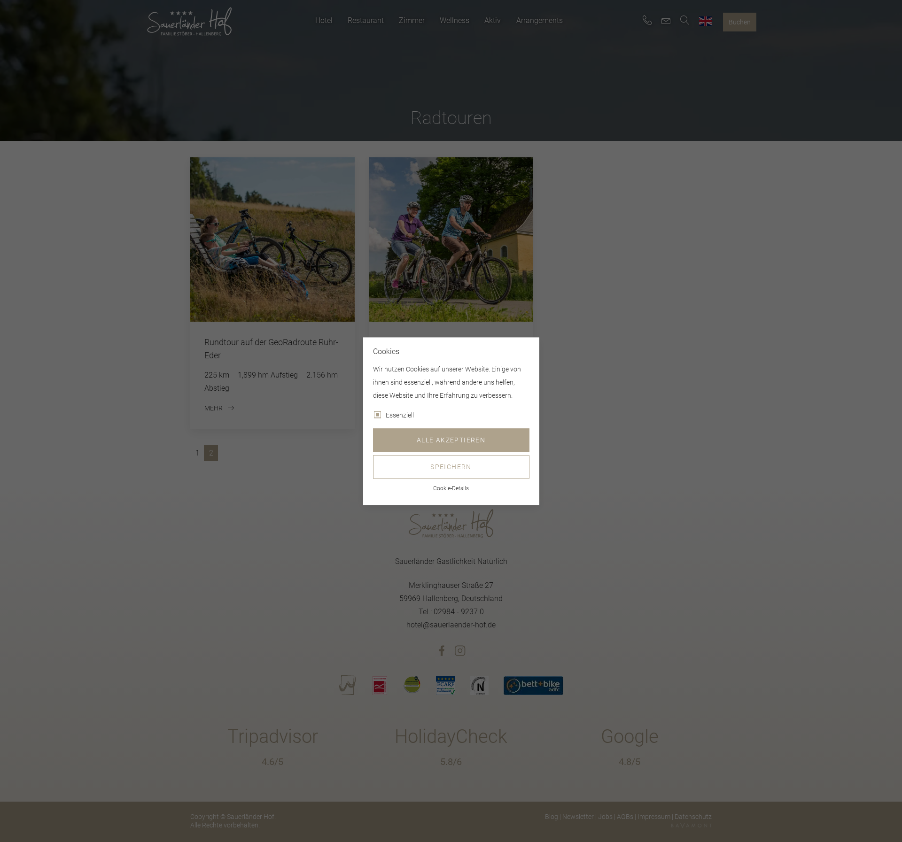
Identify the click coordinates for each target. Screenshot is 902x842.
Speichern (451, 467)
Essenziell (400, 415)
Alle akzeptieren (451, 440)
